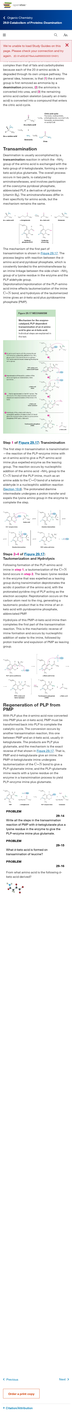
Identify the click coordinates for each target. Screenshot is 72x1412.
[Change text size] (65, 35)
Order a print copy (21, 1394)
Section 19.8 (12, 489)
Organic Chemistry (20, 17)
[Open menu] (4, 35)
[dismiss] (67, 45)
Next (62, 1379)
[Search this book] (55, 35)
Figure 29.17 (49, 253)
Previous (12, 1379)
